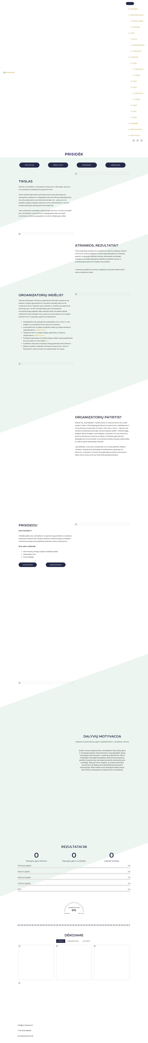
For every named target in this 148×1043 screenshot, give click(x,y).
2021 (134, 111)
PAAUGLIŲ (139, 69)
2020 (135, 117)
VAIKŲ (137, 75)
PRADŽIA (134, 9)
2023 (135, 87)
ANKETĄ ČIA (40, 330)
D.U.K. (135, 39)
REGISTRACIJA (136, 129)
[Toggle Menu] (130, 3)
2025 (135, 63)
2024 (135, 81)
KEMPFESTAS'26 (136, 15)
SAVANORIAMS (138, 45)
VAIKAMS (136, 27)
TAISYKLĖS (137, 51)
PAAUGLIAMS (138, 21)
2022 (135, 105)
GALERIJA (134, 57)
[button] (29, 165)
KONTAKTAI (135, 135)
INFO (132, 33)
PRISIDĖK (134, 123)
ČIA (46, 341)
